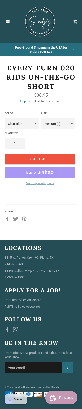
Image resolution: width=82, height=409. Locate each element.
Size (44, 113)
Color (9, 113)
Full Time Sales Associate (22, 306)
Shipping (25, 101)
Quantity (11, 133)
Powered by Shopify (48, 387)
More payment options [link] (40, 183)
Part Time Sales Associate (23, 300)
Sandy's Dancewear (25, 387)
